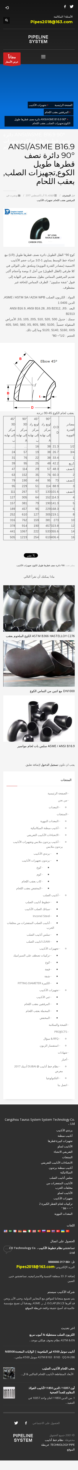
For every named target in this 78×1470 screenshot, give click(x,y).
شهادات (62, 1052)
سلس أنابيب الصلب (38, 935)
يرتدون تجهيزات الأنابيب (36, 860)
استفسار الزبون (49, 1045)
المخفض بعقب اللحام (28, 888)
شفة (47, 976)
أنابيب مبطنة (65, 1136)
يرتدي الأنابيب (42, 853)
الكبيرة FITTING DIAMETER (34, 983)
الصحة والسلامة (58, 1025)
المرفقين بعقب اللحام (64, 200)
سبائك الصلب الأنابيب (37, 909)
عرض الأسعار (11, 58)
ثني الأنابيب (43, 997)
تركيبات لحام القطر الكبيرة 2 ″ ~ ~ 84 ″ (56, 1206)
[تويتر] (71, 6)
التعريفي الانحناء (63, 1152)
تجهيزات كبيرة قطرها (60, 1141)
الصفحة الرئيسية (57, 793)
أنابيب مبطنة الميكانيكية (44, 828)
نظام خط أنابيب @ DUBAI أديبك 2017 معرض (38, 1068)
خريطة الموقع (33, 1308)
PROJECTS (60, 1032)
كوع (39, 867)
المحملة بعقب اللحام (38, 1011)
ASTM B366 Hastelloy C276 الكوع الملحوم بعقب (40, 636)
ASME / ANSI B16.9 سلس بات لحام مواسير (46, 746)
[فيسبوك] (65, 6)
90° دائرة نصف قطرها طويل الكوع (48, 565)
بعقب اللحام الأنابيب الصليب (58, 1368)
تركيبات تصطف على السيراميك (31, 955)
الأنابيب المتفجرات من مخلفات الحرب (59, 1185)
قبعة (47, 969)
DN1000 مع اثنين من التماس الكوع (52, 691)
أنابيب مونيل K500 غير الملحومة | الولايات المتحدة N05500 (40, 1351)
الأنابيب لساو (65, 1146)
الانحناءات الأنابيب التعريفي (42, 835)
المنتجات (62, 814)
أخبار (64, 1059)
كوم (39, 874)
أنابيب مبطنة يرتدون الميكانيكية (61, 1170)
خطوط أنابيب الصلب (37, 902)
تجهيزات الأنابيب (44, 200)
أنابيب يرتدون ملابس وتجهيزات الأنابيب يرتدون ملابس (38, 844)
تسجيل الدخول (49, 765)
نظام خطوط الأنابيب (51, 1248)
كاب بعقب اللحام (31, 881)
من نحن (62, 800)
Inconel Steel (41, 916)
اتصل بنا (62, 1085)
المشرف (66, 195)
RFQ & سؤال (50, 1039)
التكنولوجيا (52, 1078)
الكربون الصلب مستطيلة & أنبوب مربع (52, 1335)
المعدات (53, 807)
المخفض (45, 1018)
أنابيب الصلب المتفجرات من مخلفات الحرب (30, 925)
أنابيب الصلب (50, 895)
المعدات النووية (49, 821)
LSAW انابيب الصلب (38, 941)
